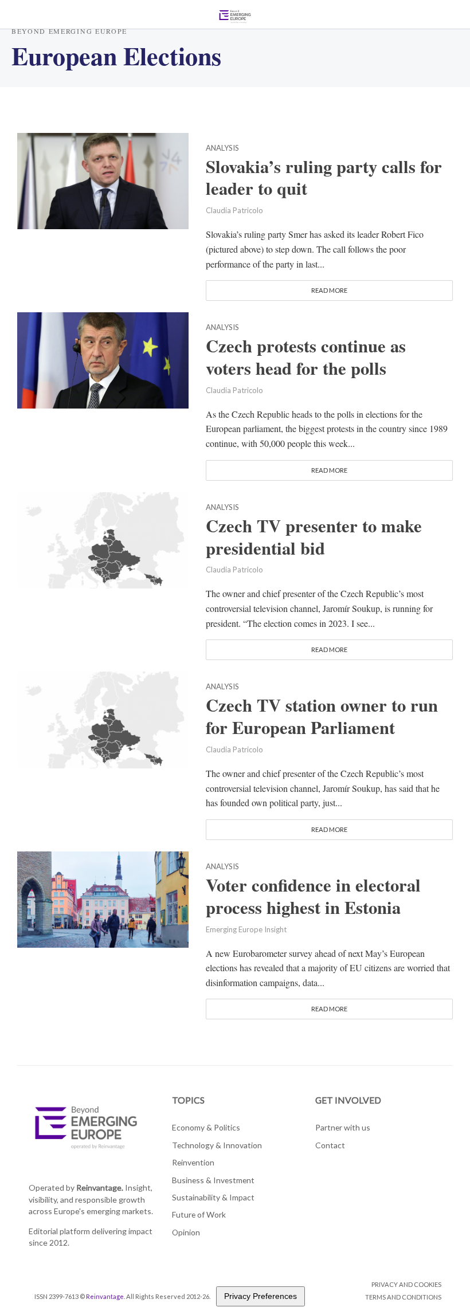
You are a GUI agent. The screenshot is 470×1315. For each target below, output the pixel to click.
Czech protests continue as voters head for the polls (306, 357)
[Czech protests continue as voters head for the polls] (103, 359)
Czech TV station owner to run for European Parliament (322, 716)
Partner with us (342, 1127)
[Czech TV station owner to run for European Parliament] (103, 718)
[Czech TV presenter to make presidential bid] (103, 538)
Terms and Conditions (403, 1297)
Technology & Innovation (217, 1145)
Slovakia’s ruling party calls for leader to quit (324, 177)
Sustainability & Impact (213, 1197)
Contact (330, 1145)
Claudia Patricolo (234, 210)
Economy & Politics (206, 1127)
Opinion (186, 1232)
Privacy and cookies (406, 1284)
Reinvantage (105, 1296)
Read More (329, 290)
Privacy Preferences (260, 1296)
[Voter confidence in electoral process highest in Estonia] (103, 898)
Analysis (222, 148)
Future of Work (199, 1214)
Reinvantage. (99, 1187)
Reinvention (193, 1162)
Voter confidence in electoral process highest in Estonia (313, 896)
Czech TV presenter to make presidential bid (314, 537)
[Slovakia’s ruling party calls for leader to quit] (103, 179)
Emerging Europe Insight (246, 929)
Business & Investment (213, 1180)
